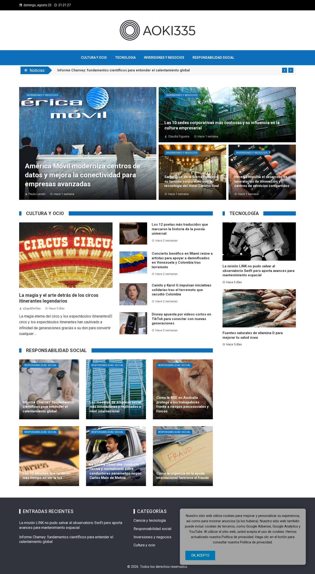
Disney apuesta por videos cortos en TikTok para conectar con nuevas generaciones (181, 318)
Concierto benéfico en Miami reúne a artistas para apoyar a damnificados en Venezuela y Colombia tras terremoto (182, 260)
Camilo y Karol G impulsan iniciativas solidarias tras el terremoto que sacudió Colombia (181, 289)
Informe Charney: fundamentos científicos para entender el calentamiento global (123, 70)
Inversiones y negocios (42, 95)
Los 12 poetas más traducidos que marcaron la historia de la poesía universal (180, 229)
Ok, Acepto (200, 555)
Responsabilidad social (40, 365)
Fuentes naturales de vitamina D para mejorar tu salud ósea (253, 335)
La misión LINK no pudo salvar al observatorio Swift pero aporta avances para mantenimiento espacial (258, 270)
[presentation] (284, 70)
